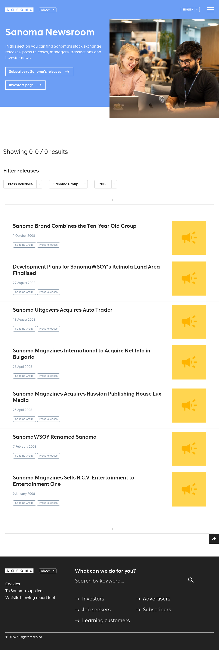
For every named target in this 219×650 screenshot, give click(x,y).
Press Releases (20, 184)
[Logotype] (19, 570)
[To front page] (19, 9)
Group (45, 9)
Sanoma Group (66, 184)
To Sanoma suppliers (24, 590)
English (188, 9)
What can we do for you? (105, 571)
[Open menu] (209, 10)
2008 (103, 184)
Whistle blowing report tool (30, 597)
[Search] (191, 580)
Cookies (12, 583)
